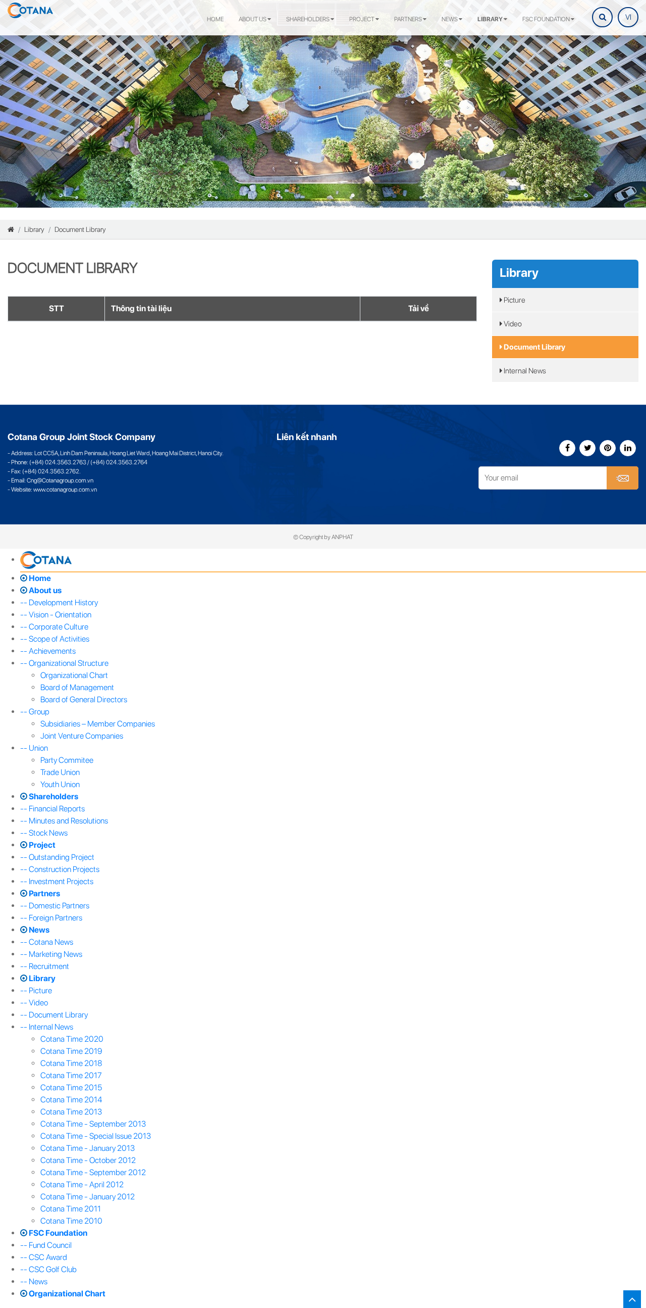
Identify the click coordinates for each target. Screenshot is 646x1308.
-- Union (34, 748)
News (450, 19)
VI (628, 17)
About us (253, 19)
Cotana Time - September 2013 (93, 1124)
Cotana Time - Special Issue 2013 (95, 1136)
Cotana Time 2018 (71, 1063)
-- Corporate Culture (54, 627)
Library (490, 19)
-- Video (34, 1002)
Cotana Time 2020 (71, 1039)
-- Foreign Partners (51, 918)
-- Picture (36, 990)
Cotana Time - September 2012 (93, 1172)
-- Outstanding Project (57, 857)
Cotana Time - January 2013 (87, 1148)
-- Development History (59, 602)
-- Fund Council (46, 1245)
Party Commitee (66, 760)
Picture (513, 300)
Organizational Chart (74, 675)
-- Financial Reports (52, 808)
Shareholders (308, 19)
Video (512, 323)
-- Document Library (54, 1015)
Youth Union (60, 784)
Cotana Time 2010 (71, 1221)
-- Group (34, 711)
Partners (408, 19)
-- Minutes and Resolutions (64, 821)
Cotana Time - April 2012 (82, 1184)
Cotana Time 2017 (71, 1075)
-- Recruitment (44, 966)
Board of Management (77, 687)
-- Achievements (48, 651)
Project (362, 19)
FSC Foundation (546, 19)
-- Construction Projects (59, 869)
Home (215, 19)
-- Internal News (46, 1027)
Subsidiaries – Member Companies (97, 724)
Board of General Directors (83, 699)
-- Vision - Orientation (55, 614)
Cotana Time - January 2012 (87, 1196)
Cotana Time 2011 (70, 1209)
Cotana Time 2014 (71, 1099)
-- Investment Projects (56, 881)
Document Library (80, 229)
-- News (33, 1281)
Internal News (524, 370)
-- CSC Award (43, 1257)
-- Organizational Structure (64, 663)
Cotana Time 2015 (71, 1087)
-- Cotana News (46, 942)
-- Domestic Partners (54, 905)
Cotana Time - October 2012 (88, 1160)
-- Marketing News (51, 954)
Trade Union (60, 772)
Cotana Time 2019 (71, 1051)
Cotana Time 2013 (71, 1112)
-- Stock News (44, 833)
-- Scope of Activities (54, 639)
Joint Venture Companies (81, 736)
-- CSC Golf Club (48, 1269)
